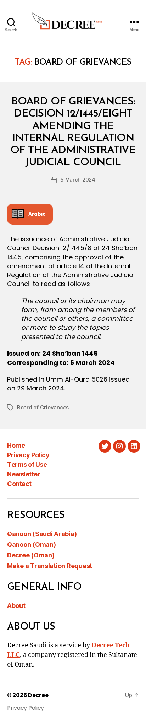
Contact (19, 483)
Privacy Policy (28, 455)
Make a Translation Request (49, 566)
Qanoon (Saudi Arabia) (42, 534)
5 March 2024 (77, 179)
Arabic (37, 214)
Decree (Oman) (31, 555)
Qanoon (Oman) (31, 544)
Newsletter (23, 474)
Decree (38, 695)
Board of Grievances (43, 407)
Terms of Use (27, 464)
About (16, 605)
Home (16, 445)
